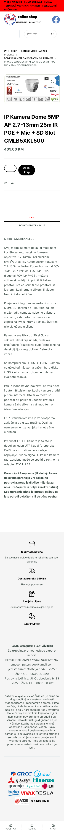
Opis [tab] (32, 217)
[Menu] (16, 34)
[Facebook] (56, 19)
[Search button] (53, 34)
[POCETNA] (5, 51)
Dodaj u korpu (26, 170)
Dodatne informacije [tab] (32, 225)
